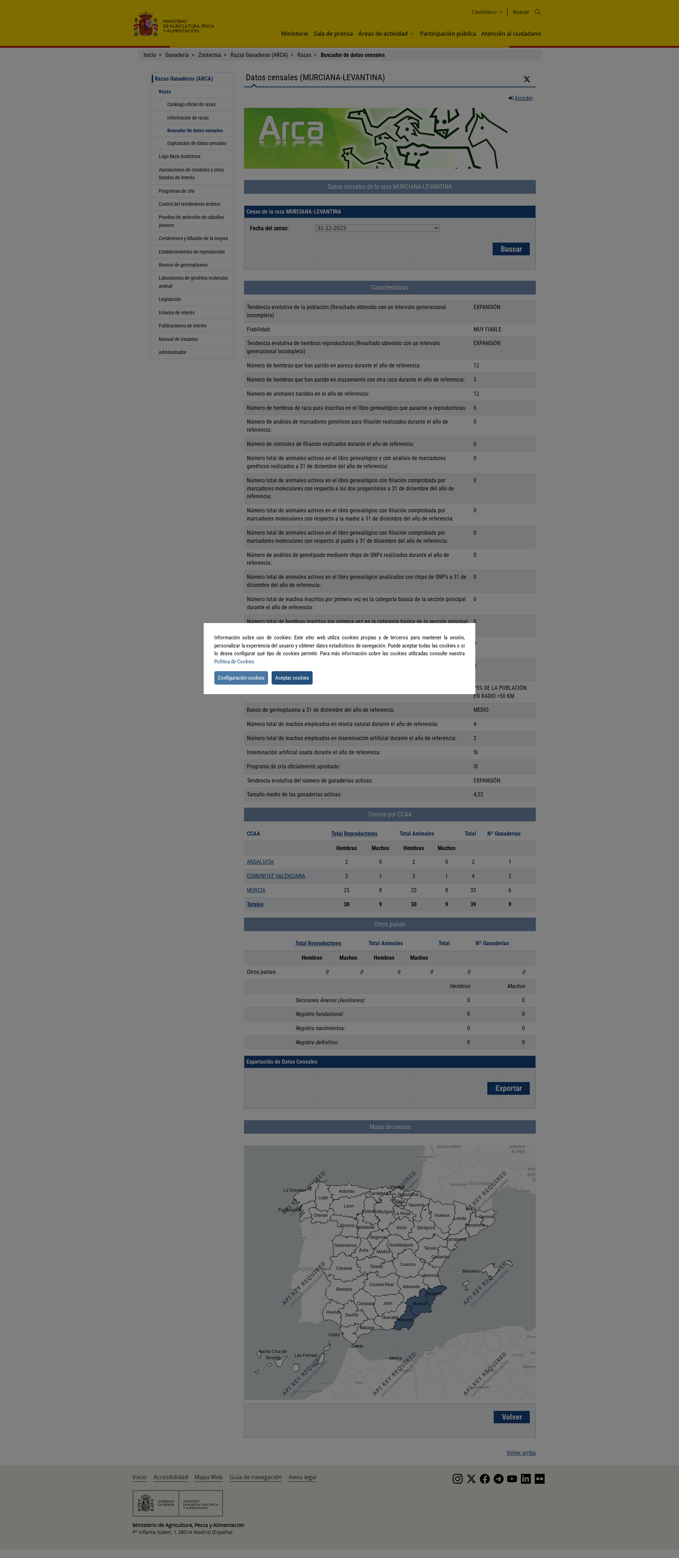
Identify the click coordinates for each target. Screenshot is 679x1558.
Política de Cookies (234, 661)
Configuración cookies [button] (241, 678)
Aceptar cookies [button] (292, 678)
